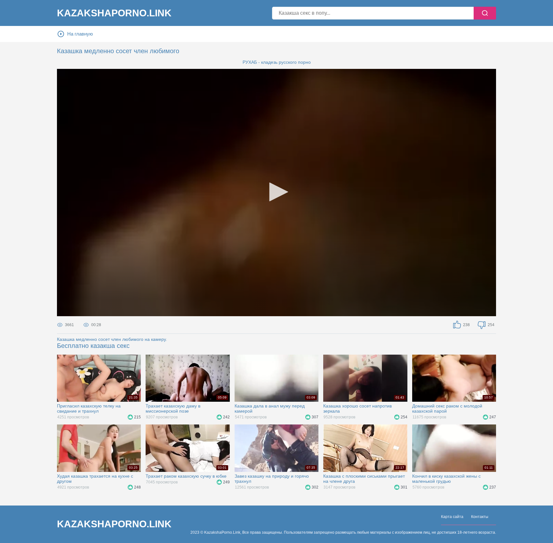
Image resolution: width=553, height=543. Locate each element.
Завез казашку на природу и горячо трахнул (272, 478)
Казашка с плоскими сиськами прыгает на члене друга (364, 478)
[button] (276, 192)
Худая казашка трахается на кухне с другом (95, 478)
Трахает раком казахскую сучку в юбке (186, 476)
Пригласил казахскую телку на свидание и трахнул (89, 408)
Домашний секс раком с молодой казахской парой (447, 408)
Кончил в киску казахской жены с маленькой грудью (446, 478)
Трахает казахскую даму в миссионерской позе (173, 408)
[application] (276, 192)
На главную (80, 34)
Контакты (479, 516)
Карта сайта (452, 516)
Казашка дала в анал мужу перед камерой (270, 408)
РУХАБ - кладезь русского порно (277, 62)
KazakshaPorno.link (114, 13)
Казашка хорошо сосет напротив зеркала (357, 408)
